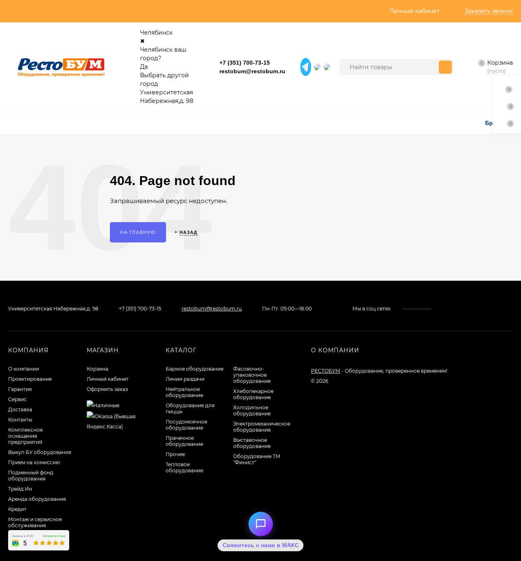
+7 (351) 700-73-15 (244, 62)
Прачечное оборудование (184, 441)
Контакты (20, 420)
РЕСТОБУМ (325, 371)
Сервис (17, 399)
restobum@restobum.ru (252, 71)
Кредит (17, 509)
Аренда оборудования (37, 499)
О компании (23, 369)
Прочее (175, 454)
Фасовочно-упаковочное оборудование (252, 375)
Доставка (20, 409)
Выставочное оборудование (252, 443)
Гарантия (20, 389)
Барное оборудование (194, 369)
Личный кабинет (108, 379)
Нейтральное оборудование (184, 392)
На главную (138, 232)
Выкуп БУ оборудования (39, 452)
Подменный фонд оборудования (30, 475)
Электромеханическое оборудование (261, 427)
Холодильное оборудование (252, 410)
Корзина (97, 369)
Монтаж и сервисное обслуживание (35, 522)
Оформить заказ (107, 389)
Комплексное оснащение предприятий (25, 436)
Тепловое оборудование (184, 467)
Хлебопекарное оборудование (253, 394)
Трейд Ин (20, 489)
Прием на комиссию (34, 462)
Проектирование (30, 379)
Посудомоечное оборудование (186, 425)
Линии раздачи (185, 379)
